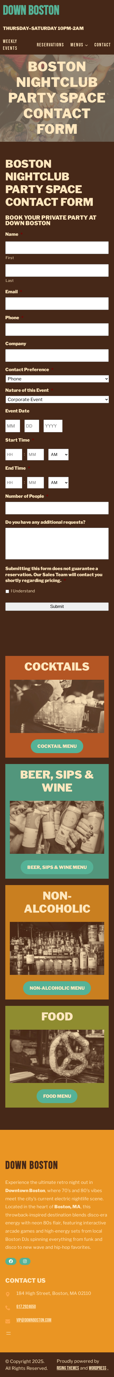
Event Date (17, 411)
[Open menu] (8, 1333)
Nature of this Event (29, 390)
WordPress (97, 1368)
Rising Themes (68, 1368)
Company (15, 343)
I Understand (23, 591)
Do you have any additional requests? (45, 522)
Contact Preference (29, 369)
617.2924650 (26, 1306)
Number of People (27, 496)
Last (10, 280)
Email (13, 291)
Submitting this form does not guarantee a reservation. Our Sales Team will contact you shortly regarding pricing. (53, 574)
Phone (14, 317)
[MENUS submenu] (86, 45)
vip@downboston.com (33, 1320)
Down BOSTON (31, 11)
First (10, 258)
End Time (17, 468)
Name (14, 234)
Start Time (19, 440)
